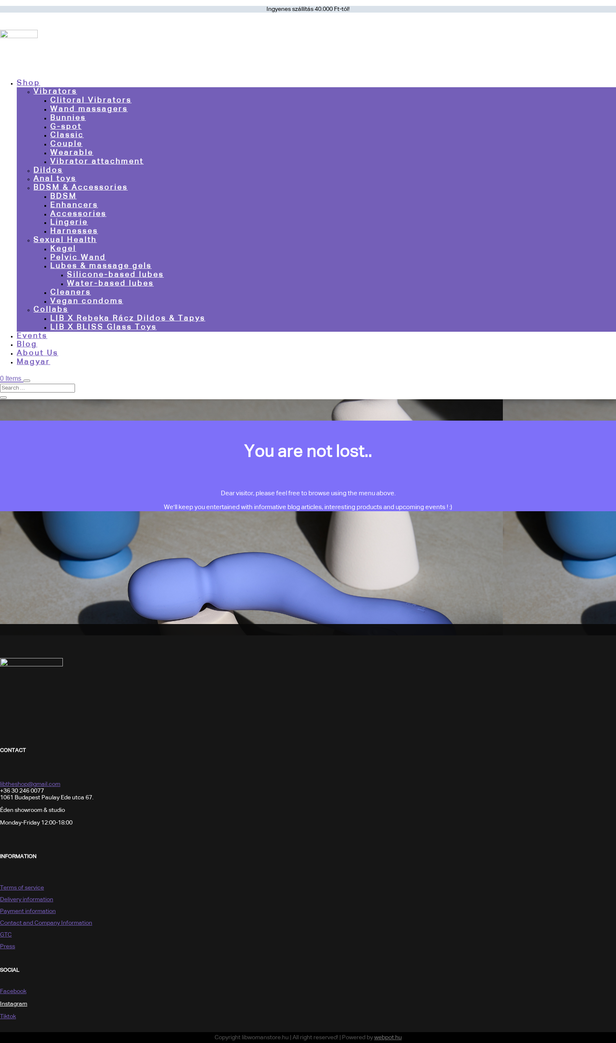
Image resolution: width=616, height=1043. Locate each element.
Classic (67, 135)
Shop (28, 83)
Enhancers (74, 205)
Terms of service (22, 888)
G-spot (66, 126)
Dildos (48, 170)
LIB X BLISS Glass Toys (103, 327)
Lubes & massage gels (101, 266)
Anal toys (55, 178)
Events (32, 336)
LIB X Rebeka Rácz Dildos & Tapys (127, 318)
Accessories (78, 214)
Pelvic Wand (78, 257)
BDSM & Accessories (81, 187)
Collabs (51, 309)
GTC (6, 935)
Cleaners (70, 292)
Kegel (63, 248)
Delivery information (26, 900)
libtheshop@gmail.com (30, 784)
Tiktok (8, 1017)
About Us (37, 353)
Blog (27, 344)
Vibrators (55, 91)
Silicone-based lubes (115, 274)
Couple (66, 144)
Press (7, 946)
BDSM (63, 196)
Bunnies (68, 118)
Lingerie (69, 222)
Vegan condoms (86, 301)
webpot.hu (388, 1037)
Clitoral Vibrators (91, 100)
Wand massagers (89, 109)
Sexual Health (65, 240)
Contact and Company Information (46, 923)
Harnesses (74, 231)
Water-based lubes (110, 283)
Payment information (28, 911)
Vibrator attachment (97, 161)
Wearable (71, 152)
